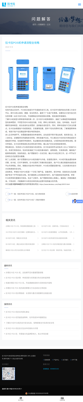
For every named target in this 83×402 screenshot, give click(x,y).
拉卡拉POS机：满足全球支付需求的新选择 (20, 244)
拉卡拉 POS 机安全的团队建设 (17, 312)
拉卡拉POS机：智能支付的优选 (16, 238)
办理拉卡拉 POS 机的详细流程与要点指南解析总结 (58, 244)
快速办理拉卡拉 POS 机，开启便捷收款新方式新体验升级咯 (29, 283)
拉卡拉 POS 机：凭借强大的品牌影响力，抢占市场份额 (27, 334)
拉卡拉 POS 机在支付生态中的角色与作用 (22, 328)
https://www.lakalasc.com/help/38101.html (54, 184)
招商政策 (47, 360)
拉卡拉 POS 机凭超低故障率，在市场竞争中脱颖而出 (26, 317)
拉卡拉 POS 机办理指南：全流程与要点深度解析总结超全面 (29, 293)
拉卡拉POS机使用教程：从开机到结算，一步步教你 (58, 232)
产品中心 (56, 360)
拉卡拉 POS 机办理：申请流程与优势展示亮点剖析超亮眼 (28, 278)
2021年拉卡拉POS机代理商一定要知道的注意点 (22, 232)
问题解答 (41, 24)
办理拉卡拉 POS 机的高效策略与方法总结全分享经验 (26, 288)
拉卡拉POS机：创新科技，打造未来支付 (55, 226)
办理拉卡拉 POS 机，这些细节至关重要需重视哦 (24, 272)
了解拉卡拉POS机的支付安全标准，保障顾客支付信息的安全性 (30, 323)
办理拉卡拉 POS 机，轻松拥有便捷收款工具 (20, 226)
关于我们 (65, 360)
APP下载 (74, 360)
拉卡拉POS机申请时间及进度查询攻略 (54, 238)
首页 (34, 24)
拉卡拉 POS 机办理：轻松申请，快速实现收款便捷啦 (58, 250)
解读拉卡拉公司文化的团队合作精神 (18, 250)
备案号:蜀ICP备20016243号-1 (12, 389)
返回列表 (74, 194)
